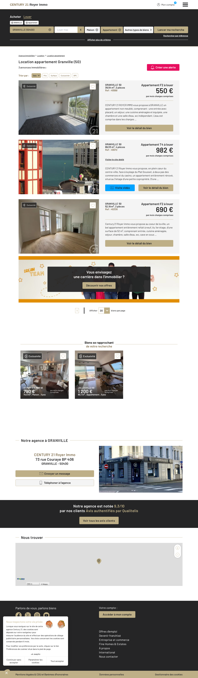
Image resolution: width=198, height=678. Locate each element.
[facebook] (18, 615)
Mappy (45, 584)
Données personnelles (111, 674)
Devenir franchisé (110, 635)
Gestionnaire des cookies (169, 674)
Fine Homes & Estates (112, 644)
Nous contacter (108, 656)
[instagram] (37, 615)
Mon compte (168, 4)
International (107, 652)
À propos (104, 648)
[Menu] (185, 4)
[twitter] (28, 615)
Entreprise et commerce (114, 639)
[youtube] (46, 615)
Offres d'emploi (108, 631)
